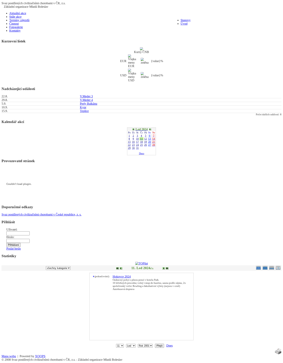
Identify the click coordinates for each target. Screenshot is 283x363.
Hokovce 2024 (122, 276)
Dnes (141, 153)
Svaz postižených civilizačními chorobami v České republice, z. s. (41, 214)
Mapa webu (9, 356)
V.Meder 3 (86, 96)
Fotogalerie (16, 27)
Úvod (184, 23)
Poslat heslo (13, 248)
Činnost (14, 23)
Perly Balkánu (88, 103)
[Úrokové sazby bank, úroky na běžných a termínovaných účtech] (141, 49)
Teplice (84, 111)
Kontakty (15, 30)
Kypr (83, 107)
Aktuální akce (17, 13)
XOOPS (40, 356)
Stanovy (186, 20)
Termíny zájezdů (19, 20)
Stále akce (15, 16)
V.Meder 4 (86, 100)
